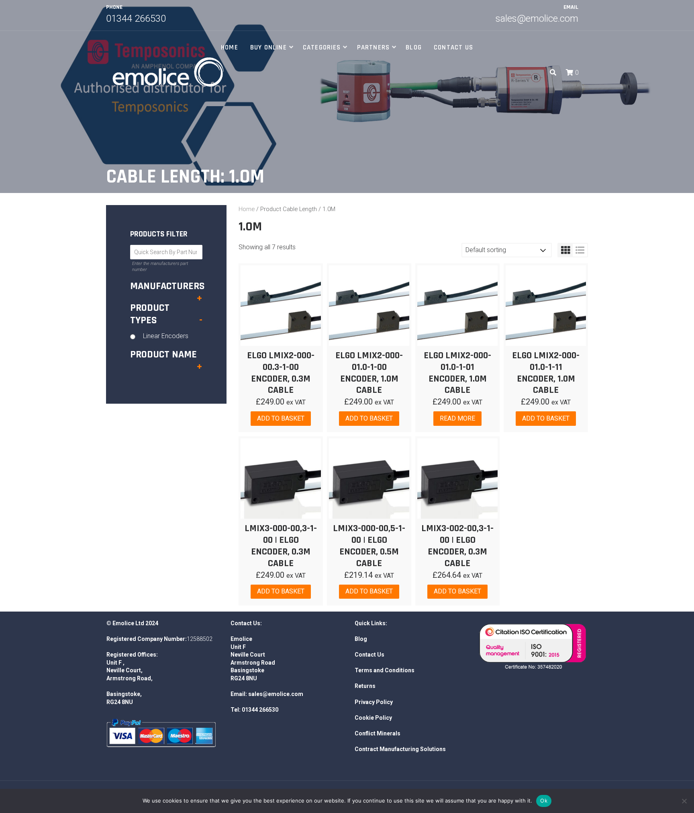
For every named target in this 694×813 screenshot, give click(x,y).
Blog (414, 47)
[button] (570, 72)
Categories (322, 47)
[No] (684, 801)
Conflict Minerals (377, 733)
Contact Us (453, 47)
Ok (543, 800)
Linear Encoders (165, 336)
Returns (365, 686)
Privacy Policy (374, 702)
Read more (457, 418)
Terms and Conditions (384, 670)
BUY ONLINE (268, 47)
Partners (373, 47)
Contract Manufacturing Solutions (400, 749)
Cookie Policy (373, 717)
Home (229, 47)
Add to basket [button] (280, 418)
